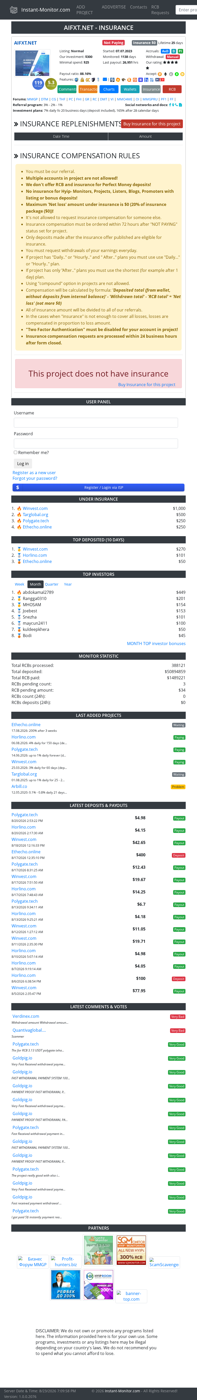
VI (112, 99)
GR (87, 99)
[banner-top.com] (131, 1296)
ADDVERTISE (114, 7)
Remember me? (33, 452)
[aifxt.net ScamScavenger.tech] (124, 80)
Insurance (151, 89)
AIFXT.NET (25, 43)
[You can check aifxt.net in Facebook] (170, 104)
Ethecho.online (37, 527)
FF (171, 99)
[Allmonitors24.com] (129, 80)
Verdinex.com (26, 1016)
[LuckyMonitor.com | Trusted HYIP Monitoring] (98, 1250)
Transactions (88, 89)
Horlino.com (35, 555)
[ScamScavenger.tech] (164, 1262)
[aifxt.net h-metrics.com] (118, 80)
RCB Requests (160, 9)
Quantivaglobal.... (29, 1030)
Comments (67, 89)
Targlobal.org (35, 514)
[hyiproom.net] (98, 1285)
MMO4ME (124, 99)
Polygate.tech (36, 521)
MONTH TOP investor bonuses (156, 643)
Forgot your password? (35, 478)
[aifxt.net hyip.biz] (159, 79)
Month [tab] (35, 584)
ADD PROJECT (84, 9)
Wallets (130, 89)
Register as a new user (34, 472)
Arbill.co (19, 786)
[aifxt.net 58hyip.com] (146, 80)
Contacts (138, 7)
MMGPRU (150, 99)
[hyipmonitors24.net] (135, 80)
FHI (79, 99)
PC (71, 99)
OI (137, 99)
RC (95, 99)
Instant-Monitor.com (45, 9)
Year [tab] (68, 584)
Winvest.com (35, 508)
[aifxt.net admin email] (105, 79)
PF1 (163, 99)
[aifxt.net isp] (112, 80)
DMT (103, 99)
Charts (109, 89)
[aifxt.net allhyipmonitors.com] (152, 80)
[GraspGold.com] (66, 1285)
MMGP (32, 99)
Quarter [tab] (51, 584)
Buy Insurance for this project (152, 124)
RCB (172, 89)
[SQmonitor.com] (131, 1250)
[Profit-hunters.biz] (66, 1262)
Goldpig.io (22, 1058)
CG (54, 99)
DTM (44, 99)
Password (23, 434)
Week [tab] (19, 584)
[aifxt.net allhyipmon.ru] (141, 80)
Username (24, 413)
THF (62, 99)
